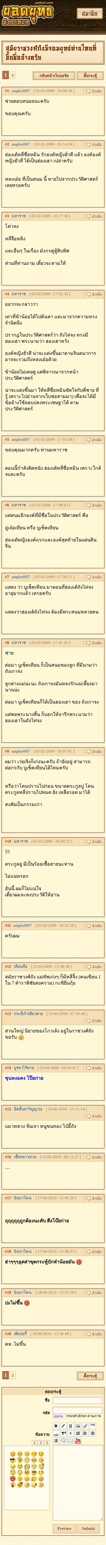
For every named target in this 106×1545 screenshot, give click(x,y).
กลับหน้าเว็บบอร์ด (54, 76)
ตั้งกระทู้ (90, 76)
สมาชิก (90, 13)
